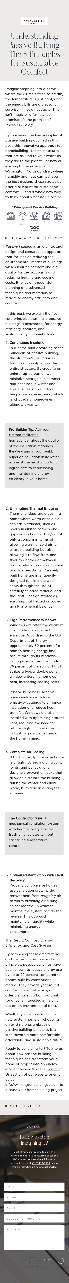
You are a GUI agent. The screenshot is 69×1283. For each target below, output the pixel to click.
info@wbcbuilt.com (30, 1166)
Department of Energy (28, 640)
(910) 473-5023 (41, 1163)
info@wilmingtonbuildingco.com (32, 1084)
